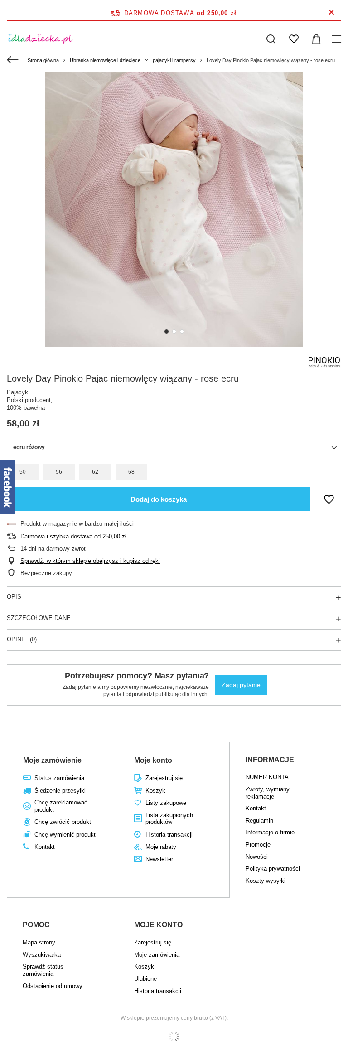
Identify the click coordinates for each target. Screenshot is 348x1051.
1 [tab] (166, 331)
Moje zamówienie (52, 760)
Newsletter (159, 859)
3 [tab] (182, 331)
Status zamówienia (59, 778)
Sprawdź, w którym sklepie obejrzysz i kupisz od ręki (90, 560)
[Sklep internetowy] (174, 1036)
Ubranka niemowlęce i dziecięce (105, 60)
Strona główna (43, 60)
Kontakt (44, 846)
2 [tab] (174, 331)
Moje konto (153, 760)
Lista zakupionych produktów (169, 819)
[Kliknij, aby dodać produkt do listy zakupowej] (329, 499)
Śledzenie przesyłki (60, 790)
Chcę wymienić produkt (65, 834)
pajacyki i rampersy (174, 60)
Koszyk (155, 790)
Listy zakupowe (165, 802)
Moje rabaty (160, 846)
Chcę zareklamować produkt (60, 806)
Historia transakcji (169, 834)
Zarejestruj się (164, 778)
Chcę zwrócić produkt (62, 822)
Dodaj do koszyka (158, 499)
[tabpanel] (174, 209)
